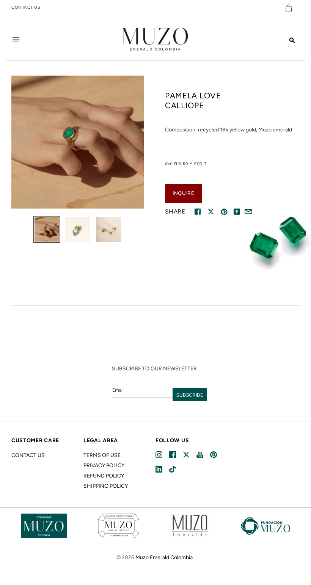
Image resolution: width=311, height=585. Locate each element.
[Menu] (15, 39)
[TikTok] (173, 469)
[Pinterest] (214, 455)
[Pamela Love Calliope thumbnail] (46, 229)
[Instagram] (159, 455)
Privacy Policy (103, 465)
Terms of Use (102, 455)
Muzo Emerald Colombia (164, 557)
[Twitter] (187, 455)
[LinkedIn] (159, 469)
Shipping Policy (105, 486)
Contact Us (28, 455)
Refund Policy (103, 476)
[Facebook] (173, 455)
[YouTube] (200, 455)
